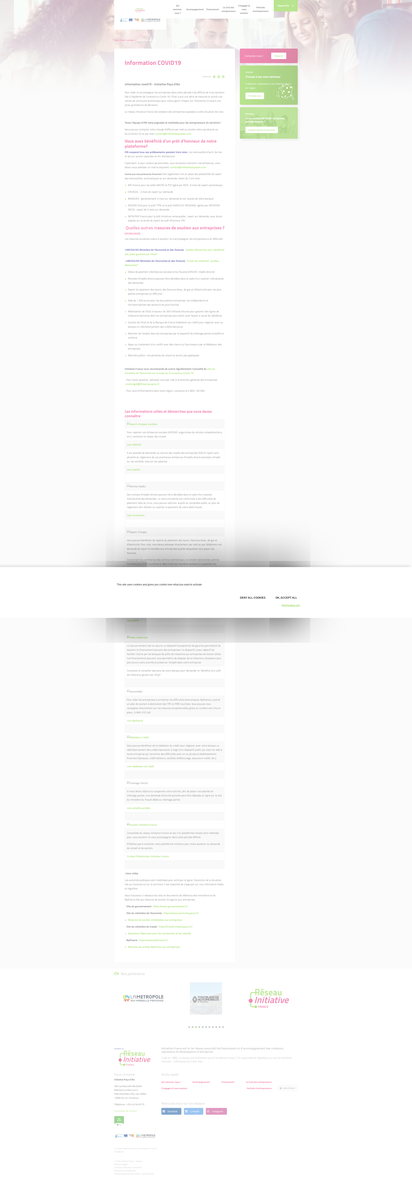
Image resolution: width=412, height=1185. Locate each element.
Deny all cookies (252, 597)
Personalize (291, 605)
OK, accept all (286, 597)
